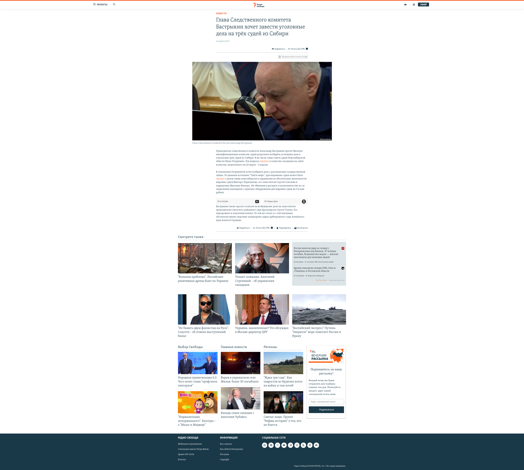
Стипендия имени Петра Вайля (193, 449)
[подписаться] (316, 445)
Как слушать (226, 444)
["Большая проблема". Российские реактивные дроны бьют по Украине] (205, 258)
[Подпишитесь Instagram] (297, 445)
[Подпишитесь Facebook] (271, 445)
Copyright (224, 460)
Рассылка (224, 454)
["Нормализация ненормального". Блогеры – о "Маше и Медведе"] (198, 402)
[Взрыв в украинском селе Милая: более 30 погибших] (240, 363)
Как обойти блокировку (231, 449)
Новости (221, 13)
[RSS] (303, 445)
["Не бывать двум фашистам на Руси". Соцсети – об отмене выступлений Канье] (205, 309)
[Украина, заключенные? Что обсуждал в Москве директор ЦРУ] (262, 309)
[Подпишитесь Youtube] (284, 445)
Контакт (182, 460)
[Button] (278, 49)
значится (265, 161)
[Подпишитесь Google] (264, 445)
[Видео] (405, 5)
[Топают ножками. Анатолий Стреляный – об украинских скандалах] (262, 258)
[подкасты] (414, 5)
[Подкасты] (309, 445)
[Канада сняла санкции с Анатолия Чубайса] (240, 398)
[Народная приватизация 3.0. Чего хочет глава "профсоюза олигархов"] (198, 363)
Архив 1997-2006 (186, 454)
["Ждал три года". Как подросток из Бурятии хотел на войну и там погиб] (283, 363)
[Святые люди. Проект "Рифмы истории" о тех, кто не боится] (283, 402)
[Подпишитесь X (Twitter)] (277, 445)
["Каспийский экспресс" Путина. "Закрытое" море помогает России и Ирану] (319, 309)
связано (220, 179)
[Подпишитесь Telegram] (290, 445)
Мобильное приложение (190, 444)
